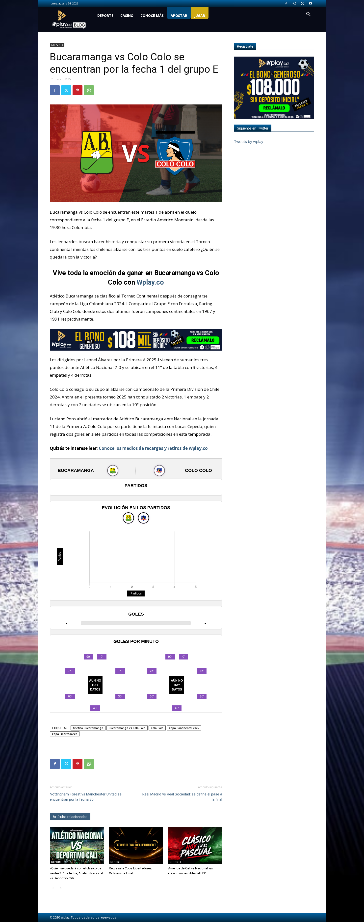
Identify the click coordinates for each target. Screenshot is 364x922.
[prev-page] (53, 888)
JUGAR (199, 15)
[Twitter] (302, 3)
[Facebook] (286, 3)
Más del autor (104, 817)
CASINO (126, 15)
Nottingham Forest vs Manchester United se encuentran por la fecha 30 (86, 797)
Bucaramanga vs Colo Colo (127, 728)
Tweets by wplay (248, 141)
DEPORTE (105, 15)
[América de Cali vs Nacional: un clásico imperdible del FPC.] (195, 845)
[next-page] (61, 888)
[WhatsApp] (89, 90)
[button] (308, 14)
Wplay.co (150, 282)
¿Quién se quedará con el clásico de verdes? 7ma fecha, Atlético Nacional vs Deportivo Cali (76, 873)
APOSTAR (179, 15)
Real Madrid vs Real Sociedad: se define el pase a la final (182, 797)
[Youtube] (310, 3)
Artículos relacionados (70, 817)
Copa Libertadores (64, 734)
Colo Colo (157, 728)
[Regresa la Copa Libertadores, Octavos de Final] (136, 845)
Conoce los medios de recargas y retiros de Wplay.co (153, 448)
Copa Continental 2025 (184, 728)
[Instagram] (294, 3)
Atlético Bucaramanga (88, 728)
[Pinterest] (77, 90)
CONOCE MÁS (152, 15)
